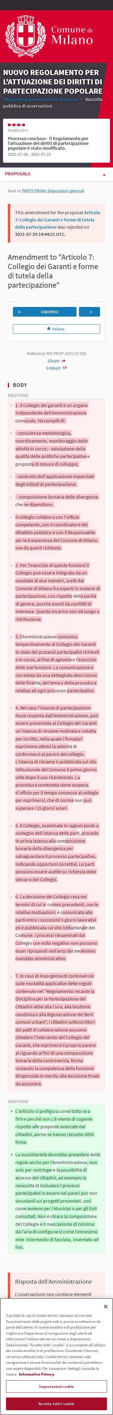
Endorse (50, 312)
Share (54, 360)
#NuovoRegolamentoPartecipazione (40, 99)
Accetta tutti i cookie (57, 1403)
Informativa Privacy (36, 1374)
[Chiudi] (105, 1306)
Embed (53, 367)
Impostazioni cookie (56, 1386)
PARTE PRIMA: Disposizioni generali (53, 190)
